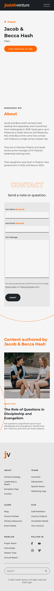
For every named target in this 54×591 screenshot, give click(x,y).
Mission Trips (10, 553)
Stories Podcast (11, 516)
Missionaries (37, 481)
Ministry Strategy (12, 477)
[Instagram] (32, 550)
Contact (8, 494)
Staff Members (38, 511)
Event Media (10, 525)
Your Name (14, 209)
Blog (6, 511)
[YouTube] (39, 543)
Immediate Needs (39, 521)
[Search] (46, 571)
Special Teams (38, 486)
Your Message (11, 237)
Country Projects (39, 516)
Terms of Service (27, 287)
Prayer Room (10, 543)
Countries (35, 477)
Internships (9, 548)
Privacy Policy (11, 287)
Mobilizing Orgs (38, 491)
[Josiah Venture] (16, 5)
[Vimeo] (39, 550)
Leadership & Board (10, 483)
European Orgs (11, 489)
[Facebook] (32, 543)
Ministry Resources (13, 521)
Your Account (37, 525)
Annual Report (11, 557)
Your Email (14, 223)
